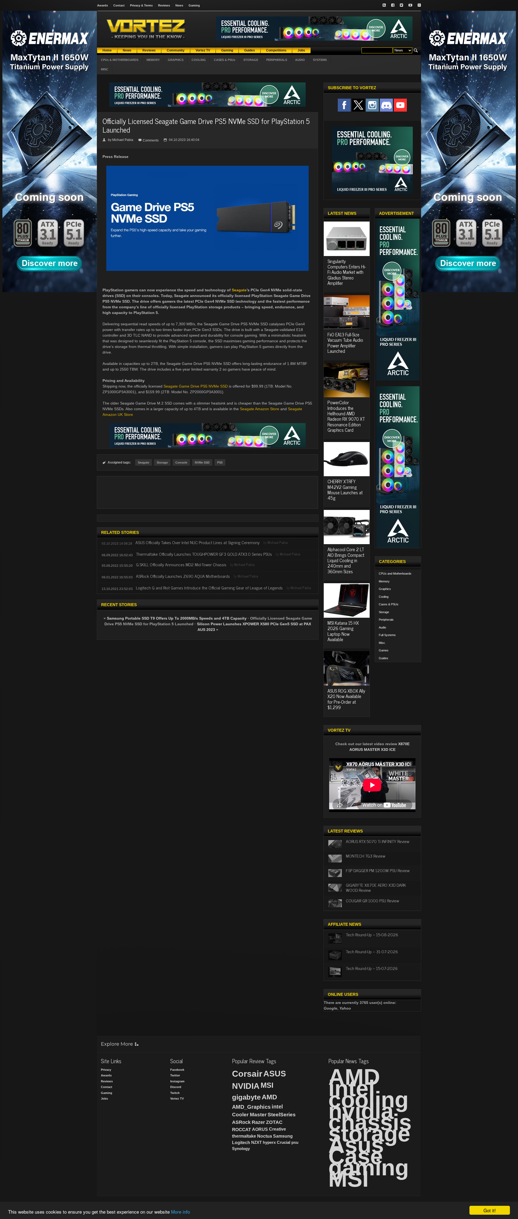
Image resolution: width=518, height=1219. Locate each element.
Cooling (383, 596)
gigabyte (246, 1097)
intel (277, 1107)
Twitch (175, 1092)
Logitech (241, 1142)
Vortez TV (177, 1098)
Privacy (106, 1069)
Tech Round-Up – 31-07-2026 (372, 951)
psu (294, 1142)
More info (180, 1211)
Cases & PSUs (388, 604)
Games (383, 650)
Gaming (194, 5)
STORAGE (250, 59)
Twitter (175, 1075)
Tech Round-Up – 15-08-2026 (372, 934)
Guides (383, 658)
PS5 (220, 462)
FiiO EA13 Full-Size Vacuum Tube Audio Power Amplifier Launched (345, 343)
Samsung (283, 1136)
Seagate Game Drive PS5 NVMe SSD (195, 386)
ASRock (241, 1122)
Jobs (104, 1098)
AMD (269, 1097)
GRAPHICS (175, 59)
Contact (119, 5)
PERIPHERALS (276, 59)
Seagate (239, 290)
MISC (104, 69)
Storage (162, 462)
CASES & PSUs (224, 59)
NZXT (256, 1142)
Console (181, 462)
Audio (382, 627)
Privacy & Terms (141, 5)
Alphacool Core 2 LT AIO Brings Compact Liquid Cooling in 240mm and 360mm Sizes (346, 560)
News (179, 5)
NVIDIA (246, 1086)
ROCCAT (241, 1129)
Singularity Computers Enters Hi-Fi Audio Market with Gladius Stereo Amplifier (347, 272)
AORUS (260, 1129)
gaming (368, 1167)
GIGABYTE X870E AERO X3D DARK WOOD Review (376, 887)
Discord (175, 1087)
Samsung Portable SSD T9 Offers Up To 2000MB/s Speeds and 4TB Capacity (177, 618)
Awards (102, 5)
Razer (258, 1122)
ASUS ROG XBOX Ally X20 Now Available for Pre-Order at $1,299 (346, 699)
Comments (151, 140)
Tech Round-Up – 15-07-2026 (372, 968)
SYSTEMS (320, 59)
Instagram (177, 1081)
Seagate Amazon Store (259, 409)
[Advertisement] (207, 492)
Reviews (164, 5)
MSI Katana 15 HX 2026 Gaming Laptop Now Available (343, 631)
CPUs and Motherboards (395, 573)
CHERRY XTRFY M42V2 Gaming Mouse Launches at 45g (345, 490)
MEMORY (153, 59)
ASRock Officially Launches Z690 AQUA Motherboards (183, 575)
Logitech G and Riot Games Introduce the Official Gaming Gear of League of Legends (209, 587)
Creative (277, 1129)
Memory (384, 581)
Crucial (283, 1142)
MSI (267, 1085)
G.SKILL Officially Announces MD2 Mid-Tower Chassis (181, 564)
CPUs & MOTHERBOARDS (119, 59)
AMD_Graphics (251, 1107)
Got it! (489, 1210)
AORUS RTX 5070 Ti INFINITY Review (377, 841)
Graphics (385, 588)
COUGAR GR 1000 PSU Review (372, 900)
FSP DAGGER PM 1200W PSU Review (378, 870)
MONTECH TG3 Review (365, 855)
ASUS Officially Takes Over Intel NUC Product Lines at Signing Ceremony (197, 542)
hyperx (269, 1142)
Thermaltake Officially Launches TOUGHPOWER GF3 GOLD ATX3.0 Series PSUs (204, 553)
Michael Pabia (122, 140)
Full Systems (387, 635)
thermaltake (244, 1136)
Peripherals (386, 619)
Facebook (177, 1069)
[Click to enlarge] (207, 168)
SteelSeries (282, 1114)
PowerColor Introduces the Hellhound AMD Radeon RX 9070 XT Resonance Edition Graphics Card (346, 416)
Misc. (382, 642)
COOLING (199, 59)
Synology (241, 1148)
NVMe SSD (202, 462)
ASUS (274, 1073)
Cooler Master (249, 1114)
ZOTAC (274, 1122)
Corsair (247, 1074)
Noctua (264, 1136)
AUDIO (300, 59)
